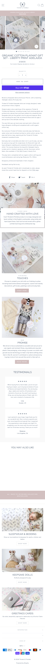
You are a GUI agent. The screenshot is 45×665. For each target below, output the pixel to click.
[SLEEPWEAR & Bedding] (22, 519)
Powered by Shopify (22, 663)
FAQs (33, 170)
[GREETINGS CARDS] (22, 599)
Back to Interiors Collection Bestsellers (24, 495)
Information (22, 629)
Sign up (22, 641)
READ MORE (22, 362)
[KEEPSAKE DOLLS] (22, 560)
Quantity (22, 71)
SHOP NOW (22, 290)
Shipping (19, 64)
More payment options (22, 92)
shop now (22, 543)
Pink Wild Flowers (22, 151)
